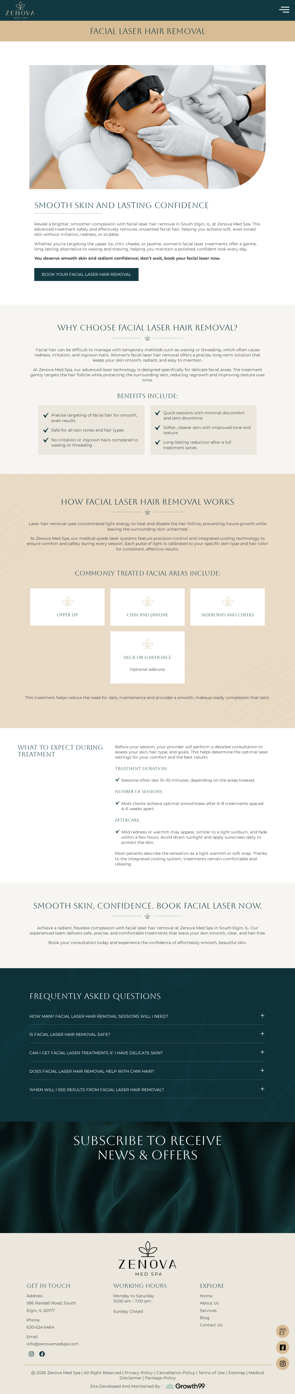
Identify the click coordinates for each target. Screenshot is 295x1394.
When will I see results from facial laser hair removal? (96, 1089)
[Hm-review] (282, 1331)
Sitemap (236, 1372)
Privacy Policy (139, 1372)
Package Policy (160, 1377)
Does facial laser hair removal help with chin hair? (91, 1071)
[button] (147, 1015)
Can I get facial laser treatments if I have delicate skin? (96, 1052)
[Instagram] (282, 1363)
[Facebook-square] (282, 1347)
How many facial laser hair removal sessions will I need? (98, 1016)
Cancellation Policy (175, 1372)
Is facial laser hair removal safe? (69, 1034)
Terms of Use (211, 1372)
